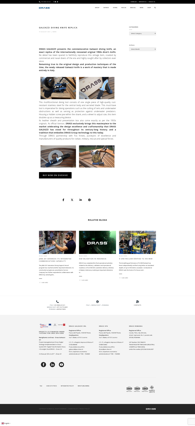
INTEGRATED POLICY (67, 386)
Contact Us (151, 2)
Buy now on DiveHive (55, 175)
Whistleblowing (83, 386)
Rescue (123, 7)
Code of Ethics (51, 386)
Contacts (137, 305)
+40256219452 (61, 309)
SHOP (149, 7)
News (54, 31)
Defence (106, 7)
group (97, 7)
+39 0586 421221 (59, 305)
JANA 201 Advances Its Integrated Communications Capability (55, 260)
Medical (133, 7)
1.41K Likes (84, 280)
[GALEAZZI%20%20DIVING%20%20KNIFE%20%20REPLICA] (63, 200)
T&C (41, 386)
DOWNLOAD (134, 2)
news (141, 7)
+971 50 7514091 (62, 307)
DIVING (115, 7)
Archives (132, 45)
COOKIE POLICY (73, 409)
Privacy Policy (85, 409)
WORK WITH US (142, 2)
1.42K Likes (44, 282)
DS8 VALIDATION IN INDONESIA (92, 259)
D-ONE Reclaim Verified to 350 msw (136, 259)
